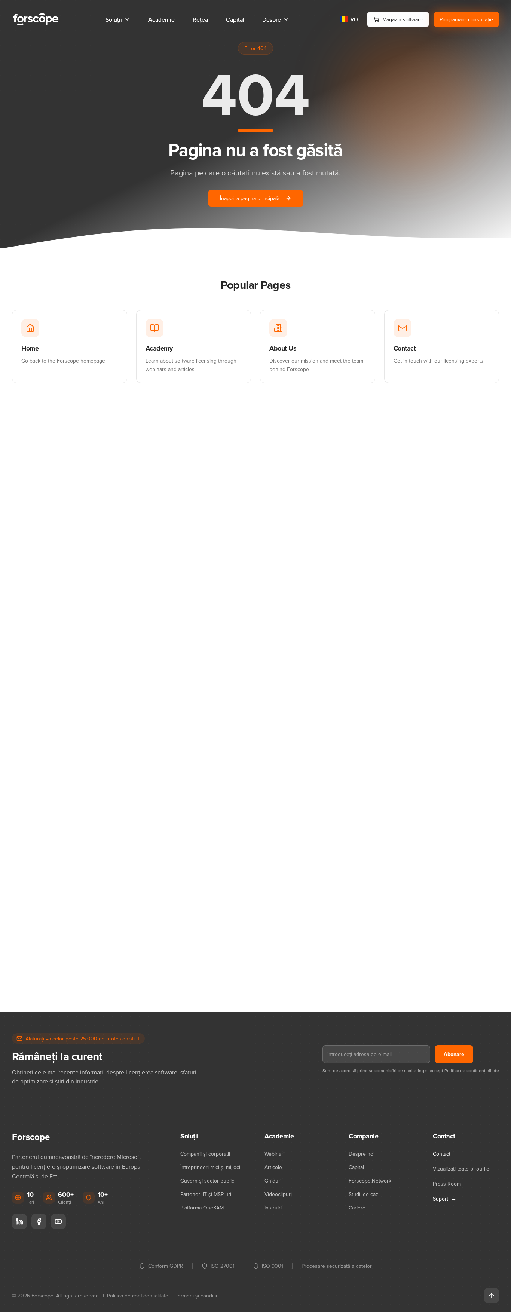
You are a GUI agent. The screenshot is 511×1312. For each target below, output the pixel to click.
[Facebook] (38, 1221)
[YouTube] (58, 1221)
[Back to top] (491, 1295)
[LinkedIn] (19, 1221)
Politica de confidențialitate (471, 1070)
